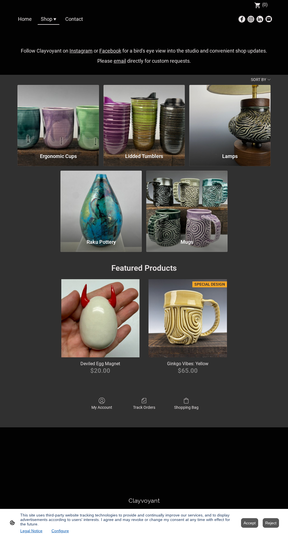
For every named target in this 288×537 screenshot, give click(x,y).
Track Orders (144, 407)
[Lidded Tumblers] (144, 116)
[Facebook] (241, 19)
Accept (250, 523)
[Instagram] (251, 19)
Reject (270, 523)
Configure (60, 531)
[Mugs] (187, 202)
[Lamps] (230, 116)
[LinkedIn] (259, 19)
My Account (101, 407)
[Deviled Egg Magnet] (100, 318)
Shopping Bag (186, 407)
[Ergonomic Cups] (58, 116)
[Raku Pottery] (101, 202)
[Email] (269, 19)
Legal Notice (31, 531)
